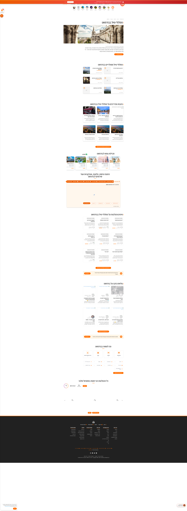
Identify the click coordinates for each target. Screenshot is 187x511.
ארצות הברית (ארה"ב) (105, 438)
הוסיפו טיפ (87, 273)
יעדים (118, 19)
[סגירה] (185, 504)
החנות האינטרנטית (73, 435)
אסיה (116, 431)
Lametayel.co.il (106, 457)
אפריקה (116, 438)
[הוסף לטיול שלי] (105, 68)
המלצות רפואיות (81, 434)
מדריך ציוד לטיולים (81, 431)
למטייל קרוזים (82, 435)
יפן (108, 440)
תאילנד (108, 429)
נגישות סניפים (73, 432)
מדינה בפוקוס (82, 438)
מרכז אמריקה (115, 434)
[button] (181, 505)
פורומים (91, 431)
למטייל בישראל (97, 435)
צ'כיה (108, 434)
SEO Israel (90, 449)
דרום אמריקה (115, 435)
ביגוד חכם (74, 434)
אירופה (115, 19)
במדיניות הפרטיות (7, 506)
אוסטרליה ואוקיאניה (114, 437)
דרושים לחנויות (73, 431)
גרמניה (108, 441)
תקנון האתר (95, 456)
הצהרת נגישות (85, 456)
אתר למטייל (121, 19)
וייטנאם (108, 431)
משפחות (98, 429)
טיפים (91, 429)
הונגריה (111, 19)
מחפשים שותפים (89, 434)
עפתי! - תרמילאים (97, 432)
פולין (108, 435)
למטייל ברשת (90, 457)
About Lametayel (100, 456)
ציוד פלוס (82, 429)
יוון (108, 443)
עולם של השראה (81, 437)
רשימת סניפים (73, 429)
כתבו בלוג (87, 336)
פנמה (108, 432)
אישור (15, 508)
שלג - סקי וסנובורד (97, 434)
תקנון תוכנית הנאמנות (91, 456)
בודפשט (108, 19)
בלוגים (91, 432)
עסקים (99, 431)
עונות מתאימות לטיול (81, 432)
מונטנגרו (107, 437)
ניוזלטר (91, 435)
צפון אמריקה (115, 432)
